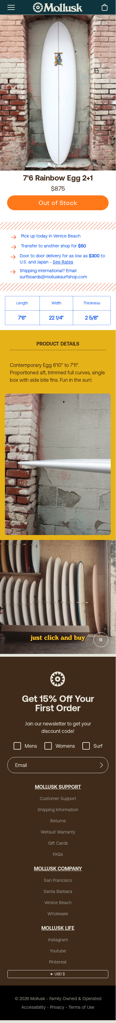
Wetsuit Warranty (58, 831)
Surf (97, 746)
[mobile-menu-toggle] (11, 7)
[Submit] (101, 765)
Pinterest (58, 962)
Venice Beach (58, 902)
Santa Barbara (58, 891)
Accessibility (33, 1007)
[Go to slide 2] (54, 164)
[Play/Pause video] (100, 639)
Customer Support (58, 798)
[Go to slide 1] (49, 164)
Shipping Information (58, 809)
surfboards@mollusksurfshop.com (53, 276)
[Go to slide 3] (59, 164)
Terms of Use (81, 1007)
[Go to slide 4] (65, 164)
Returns (58, 820)
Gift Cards (58, 843)
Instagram (58, 939)
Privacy (57, 1007)
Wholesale (58, 913)
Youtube (58, 950)
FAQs (58, 854)
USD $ (60, 974)
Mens (31, 746)
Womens (65, 746)
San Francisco (58, 880)
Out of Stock (58, 202)
